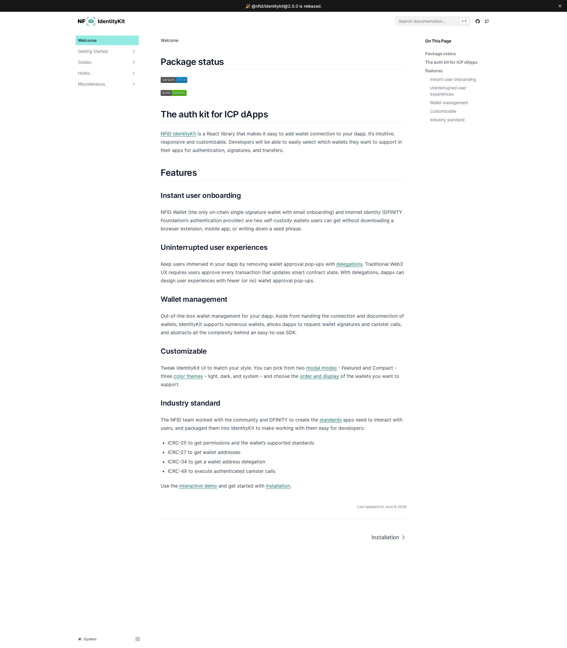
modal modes (321, 368)
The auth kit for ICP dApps (451, 62)
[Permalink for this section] (229, 61)
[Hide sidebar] (137, 639)
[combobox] (433, 21)
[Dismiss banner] (560, 6)
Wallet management (449, 102)
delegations (349, 264)
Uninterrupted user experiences (448, 90)
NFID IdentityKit (178, 134)
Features (434, 70)
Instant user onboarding (453, 79)
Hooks (84, 73)
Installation (385, 537)
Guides (84, 62)
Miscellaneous (91, 83)
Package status (440, 53)
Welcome (87, 40)
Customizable (443, 111)
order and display (319, 376)
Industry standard (447, 119)
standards (331, 420)
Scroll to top (435, 134)
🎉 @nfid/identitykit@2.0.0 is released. (283, 6)
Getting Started (93, 51)
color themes (188, 376)
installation (278, 486)
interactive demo (198, 486)
